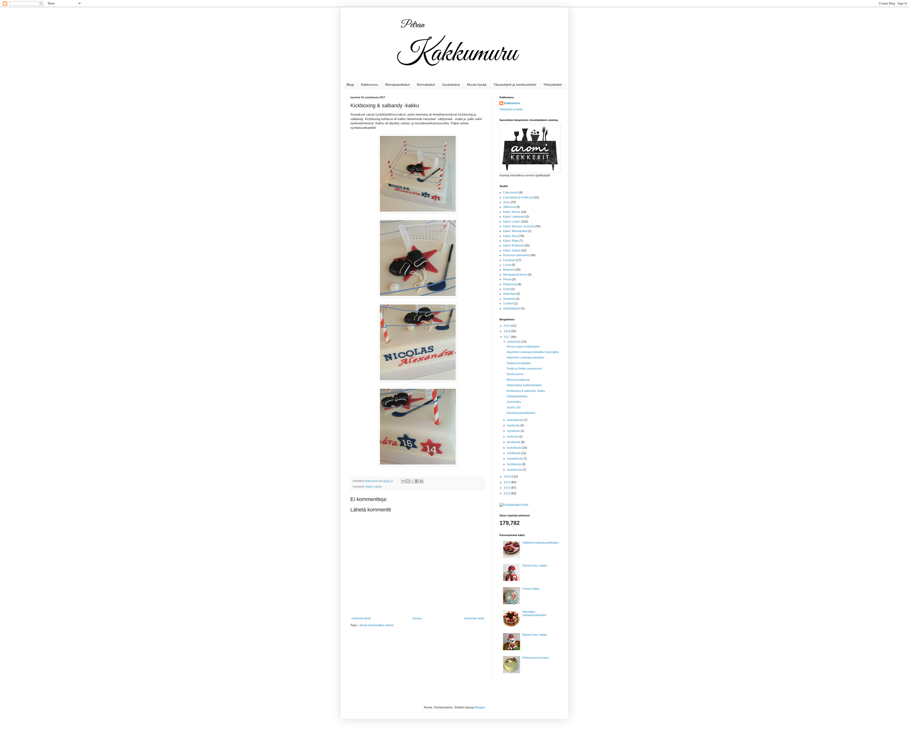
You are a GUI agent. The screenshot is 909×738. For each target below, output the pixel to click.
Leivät (507, 265)
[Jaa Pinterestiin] (421, 481)
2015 (507, 482)
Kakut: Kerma (511, 212)
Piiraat (507, 279)
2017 (507, 337)
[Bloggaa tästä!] (407, 481)
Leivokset (509, 260)
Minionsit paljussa (518, 379)
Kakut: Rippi (511, 240)
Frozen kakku (531, 588)
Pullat (506, 289)
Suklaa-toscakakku (519, 363)
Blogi (350, 84)
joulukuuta (514, 341)
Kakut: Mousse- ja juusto (519, 226)
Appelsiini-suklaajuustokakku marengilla (533, 352)
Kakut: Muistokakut (515, 231)
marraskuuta (515, 420)
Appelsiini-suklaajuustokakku (525, 357)
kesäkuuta (514, 442)
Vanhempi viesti (474, 618)
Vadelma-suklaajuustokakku (540, 542)
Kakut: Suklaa (512, 250)
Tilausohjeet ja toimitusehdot (515, 84)
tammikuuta (515, 469)
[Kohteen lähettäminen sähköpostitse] (403, 481)
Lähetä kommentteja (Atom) (376, 625)
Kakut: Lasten (374, 486)
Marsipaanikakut (397, 84)
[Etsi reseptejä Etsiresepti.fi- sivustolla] (513, 504)
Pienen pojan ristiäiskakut (523, 346)
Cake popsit (510, 192)
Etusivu (417, 618)
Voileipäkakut (511, 308)
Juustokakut (451, 84)
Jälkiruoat (509, 207)
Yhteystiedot (552, 84)
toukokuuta (514, 447)
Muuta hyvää (476, 84)
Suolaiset (509, 298)
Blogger (480, 707)
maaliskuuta (515, 458)
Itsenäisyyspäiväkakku (521, 413)
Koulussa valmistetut (516, 255)
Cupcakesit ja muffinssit (518, 197)
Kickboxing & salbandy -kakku (526, 391)
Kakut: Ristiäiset (513, 245)
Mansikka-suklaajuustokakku (534, 613)
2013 (507, 493)
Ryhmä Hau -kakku (534, 565)
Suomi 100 (514, 407)
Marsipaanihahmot (515, 274)
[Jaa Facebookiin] (416, 481)
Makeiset (509, 269)
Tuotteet (508, 303)
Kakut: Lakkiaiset (514, 216)
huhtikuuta (514, 453)
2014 (507, 487)
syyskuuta (514, 431)
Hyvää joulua (515, 374)
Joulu (506, 202)
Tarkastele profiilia (511, 109)
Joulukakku (514, 401)
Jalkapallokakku (517, 396)
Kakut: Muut (510, 236)
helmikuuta (514, 464)
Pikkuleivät (510, 284)
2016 (507, 476)
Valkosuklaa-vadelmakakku (524, 385)
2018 (507, 331)
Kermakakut (426, 84)
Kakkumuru (369, 84)
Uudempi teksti (361, 618)
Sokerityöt (509, 293)
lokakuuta (513, 425)
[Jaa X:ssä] (412, 481)
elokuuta (513, 436)
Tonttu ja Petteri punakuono (524, 368)
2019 (507, 325)
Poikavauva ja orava (535, 657)
